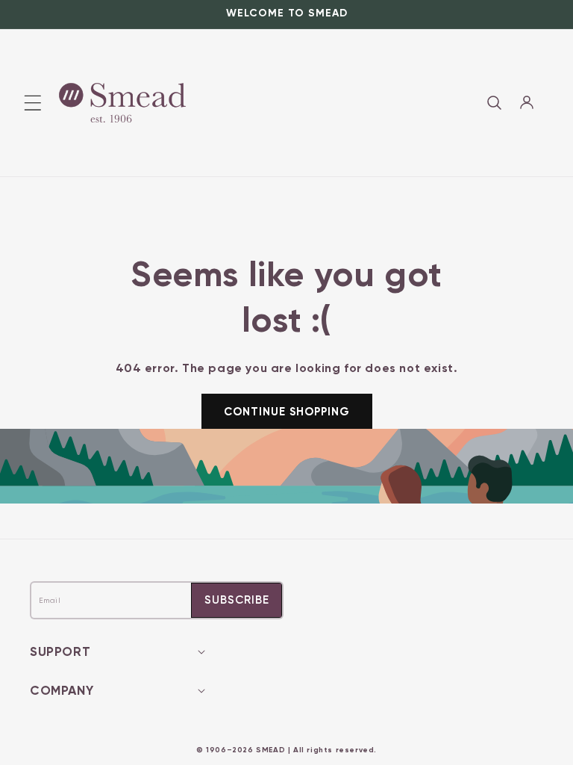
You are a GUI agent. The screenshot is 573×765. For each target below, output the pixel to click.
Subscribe (236, 600)
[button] (494, 102)
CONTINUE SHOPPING (287, 411)
